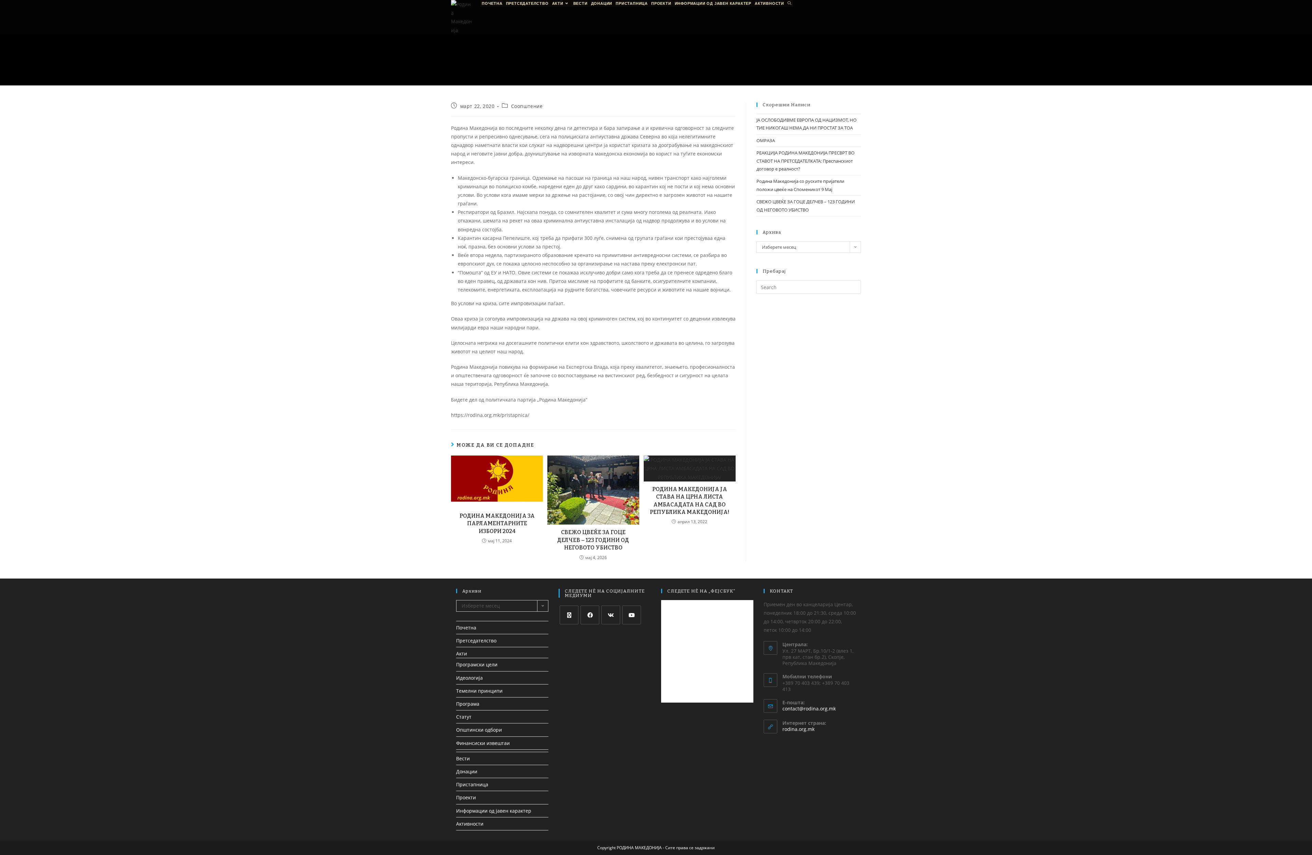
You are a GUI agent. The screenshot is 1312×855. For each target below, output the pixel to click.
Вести (463, 758)
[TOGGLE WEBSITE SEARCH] (789, 3)
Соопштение (527, 106)
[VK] (610, 615)
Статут (464, 717)
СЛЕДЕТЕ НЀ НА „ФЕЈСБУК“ (701, 591)
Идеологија (469, 678)
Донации (466, 771)
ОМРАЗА (765, 140)
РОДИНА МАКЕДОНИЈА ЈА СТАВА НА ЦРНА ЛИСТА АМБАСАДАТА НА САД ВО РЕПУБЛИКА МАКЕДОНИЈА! (689, 500)
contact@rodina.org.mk (809, 708)
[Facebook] (589, 615)
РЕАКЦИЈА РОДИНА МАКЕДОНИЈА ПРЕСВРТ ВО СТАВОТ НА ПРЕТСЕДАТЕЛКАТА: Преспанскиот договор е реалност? (805, 161)
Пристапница (472, 784)
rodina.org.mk (798, 729)
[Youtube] (631, 615)
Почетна (466, 627)
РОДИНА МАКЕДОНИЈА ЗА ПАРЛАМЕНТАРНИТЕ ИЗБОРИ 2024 (497, 523)
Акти (461, 653)
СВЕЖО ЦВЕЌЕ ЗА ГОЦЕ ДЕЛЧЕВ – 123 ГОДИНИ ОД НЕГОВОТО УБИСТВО (593, 540)
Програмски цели (476, 664)
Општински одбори (479, 730)
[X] (569, 615)
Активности (469, 823)
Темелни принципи (479, 691)
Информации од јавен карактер (493, 811)
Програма (467, 704)
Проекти (466, 797)
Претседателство (476, 640)
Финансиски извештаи (483, 743)
